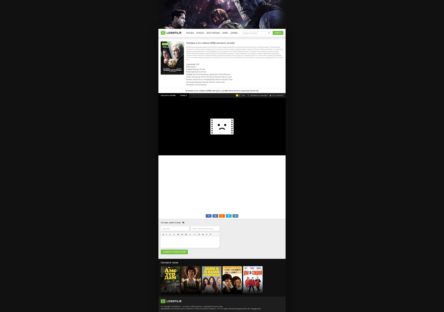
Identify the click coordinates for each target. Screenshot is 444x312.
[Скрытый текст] (199, 234)
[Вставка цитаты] (203, 234)
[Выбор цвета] (195, 234)
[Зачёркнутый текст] (174, 234)
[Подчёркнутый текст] (170, 234)
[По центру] (182, 234)
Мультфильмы (213, 32)
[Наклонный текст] (166, 234)
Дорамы (234, 32)
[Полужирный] (163, 234)
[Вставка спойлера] (211, 234)
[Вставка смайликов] (190, 234)
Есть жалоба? (277, 95)
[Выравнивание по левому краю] (178, 234)
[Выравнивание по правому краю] (186, 234)
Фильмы (190, 32)
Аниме (225, 32)
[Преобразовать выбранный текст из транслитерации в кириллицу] (207, 234)
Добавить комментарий (174, 252)
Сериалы (200, 32)
